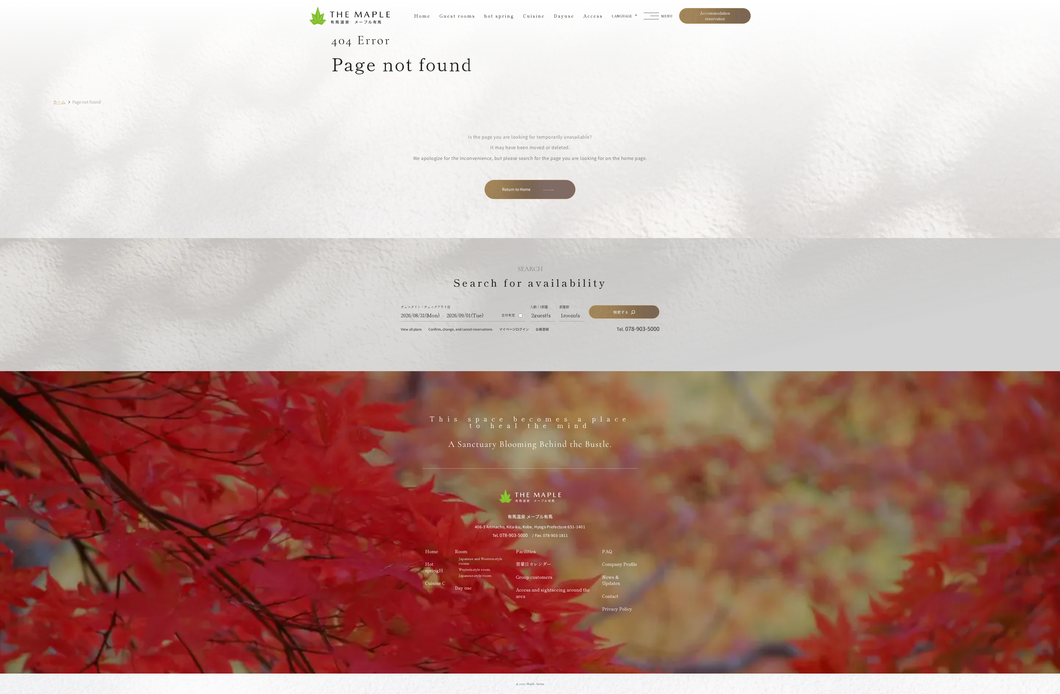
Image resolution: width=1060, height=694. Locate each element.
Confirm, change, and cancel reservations (460, 329)
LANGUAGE (622, 16)
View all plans (411, 329)
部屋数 (564, 306)
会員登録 (542, 329)
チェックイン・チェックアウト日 (426, 307)
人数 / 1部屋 (539, 306)
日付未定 (508, 315)
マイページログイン (514, 329)
